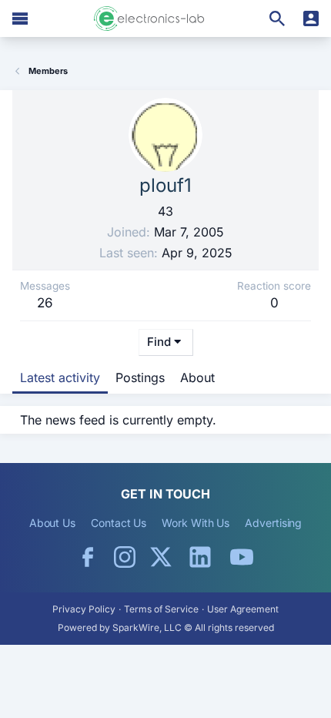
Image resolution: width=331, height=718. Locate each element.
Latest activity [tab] (60, 377)
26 (45, 302)
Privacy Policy (83, 609)
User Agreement (243, 609)
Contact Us (118, 522)
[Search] (277, 18)
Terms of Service (161, 609)
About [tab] (197, 377)
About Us (52, 522)
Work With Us (195, 522)
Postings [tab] (140, 377)
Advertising (273, 522)
